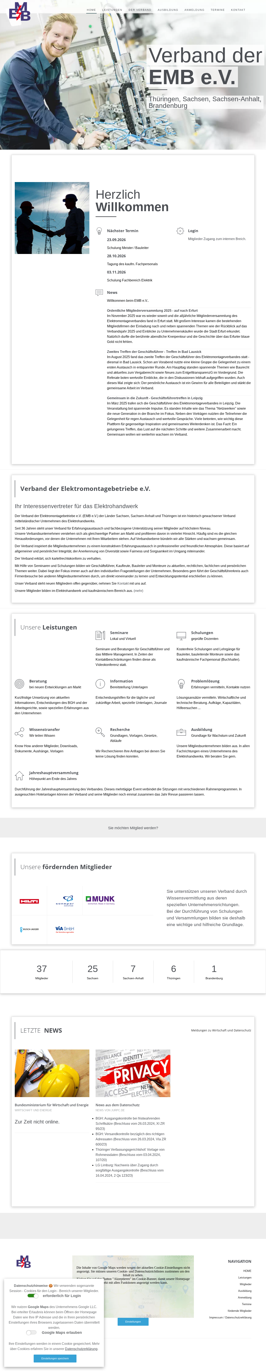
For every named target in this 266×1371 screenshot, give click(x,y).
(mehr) (138, 590)
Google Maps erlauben (61, 1332)
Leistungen (59, 627)
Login (193, 230)
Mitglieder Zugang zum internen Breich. (217, 239)
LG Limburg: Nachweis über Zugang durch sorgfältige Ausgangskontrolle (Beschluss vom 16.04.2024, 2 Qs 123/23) (130, 1170)
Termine (246, 1304)
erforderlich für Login (61, 1296)
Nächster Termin (122, 230)
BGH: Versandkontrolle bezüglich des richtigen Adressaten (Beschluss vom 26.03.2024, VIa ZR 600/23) (131, 1139)
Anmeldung (244, 1297)
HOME (247, 1270)
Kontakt (123, 583)
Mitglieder (245, 1284)
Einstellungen (133, 1321)
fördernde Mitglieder (239, 1310)
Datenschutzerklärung (81, 1349)
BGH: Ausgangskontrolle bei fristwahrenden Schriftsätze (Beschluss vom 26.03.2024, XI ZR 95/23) (130, 1124)
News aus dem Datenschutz (118, 1105)
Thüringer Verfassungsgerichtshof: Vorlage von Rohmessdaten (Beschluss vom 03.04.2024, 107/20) (130, 1155)
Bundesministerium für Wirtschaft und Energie (52, 1105)
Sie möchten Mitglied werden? (133, 828)
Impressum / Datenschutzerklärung (230, 1317)
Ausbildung (244, 1290)
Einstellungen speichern (55, 1358)
